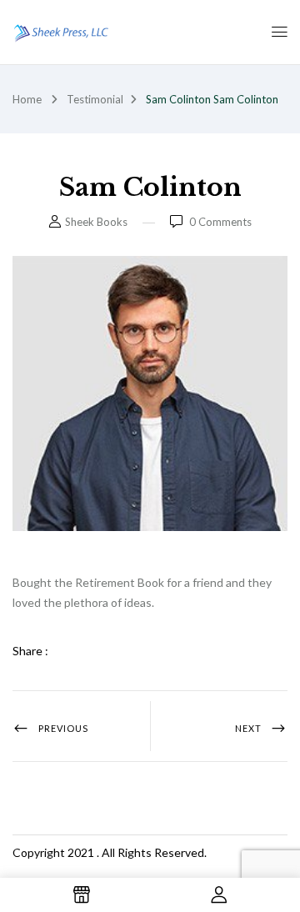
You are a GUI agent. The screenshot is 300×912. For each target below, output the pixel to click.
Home (27, 99)
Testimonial (95, 99)
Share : (30, 651)
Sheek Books (96, 221)
